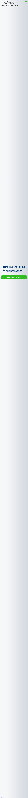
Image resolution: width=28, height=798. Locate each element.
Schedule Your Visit (14, 277)
